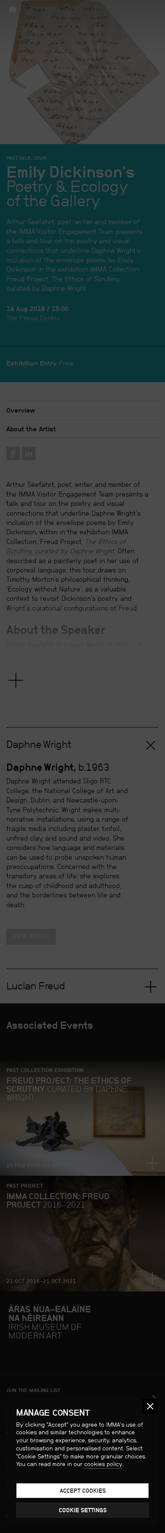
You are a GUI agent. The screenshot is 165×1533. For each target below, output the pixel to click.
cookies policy (103, 1464)
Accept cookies (83, 1490)
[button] (150, 1406)
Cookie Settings (83, 1510)
